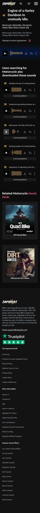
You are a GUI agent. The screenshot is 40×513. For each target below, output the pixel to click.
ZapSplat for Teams (9, 413)
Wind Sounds (7, 500)
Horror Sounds (7, 481)
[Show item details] (36, 53)
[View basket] (29, 4)
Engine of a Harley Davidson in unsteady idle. (21, 15)
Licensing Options (20, 96)
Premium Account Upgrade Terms (14, 359)
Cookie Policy (7, 377)
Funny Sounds (7, 453)
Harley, (5, 27)
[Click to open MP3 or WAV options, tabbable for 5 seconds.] (26, 53)
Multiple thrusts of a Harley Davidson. (23, 83)
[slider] (16, 53)
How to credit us (8, 408)
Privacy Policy (7, 373)
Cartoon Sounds (8, 495)
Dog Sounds (6, 476)
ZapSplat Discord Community (13, 427)
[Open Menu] (36, 3)
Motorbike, (17, 25)
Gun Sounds (6, 458)
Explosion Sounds (8, 467)
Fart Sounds (6, 472)
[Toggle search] (21, 4)
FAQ (3, 404)
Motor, (16, 27)
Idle (27, 27)
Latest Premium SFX (9, 418)
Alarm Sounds (7, 486)
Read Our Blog (7, 432)
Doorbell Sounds (8, 463)
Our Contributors (8, 422)
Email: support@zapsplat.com (14, 330)
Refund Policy (7, 364)
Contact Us (6, 399)
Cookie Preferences (9, 382)
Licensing (5, 354)
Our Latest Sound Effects (11, 449)
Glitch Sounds (7, 490)
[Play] (5, 53)
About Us (5, 395)
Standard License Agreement (14, 40)
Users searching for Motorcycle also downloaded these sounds (19, 72)
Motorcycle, (7, 25)
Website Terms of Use (10, 368)
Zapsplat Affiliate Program (12, 436)
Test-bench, (27, 25)
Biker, (10, 27)
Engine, (22, 27)
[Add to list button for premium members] (31, 53)
